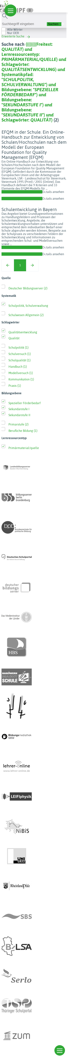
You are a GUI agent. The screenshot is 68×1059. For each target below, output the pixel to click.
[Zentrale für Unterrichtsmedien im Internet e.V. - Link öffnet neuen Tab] (34, 1036)
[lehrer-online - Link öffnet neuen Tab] (34, 767)
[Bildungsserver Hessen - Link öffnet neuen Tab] (34, 707)
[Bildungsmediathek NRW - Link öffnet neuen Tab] (34, 737)
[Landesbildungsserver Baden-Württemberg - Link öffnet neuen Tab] (34, 467)
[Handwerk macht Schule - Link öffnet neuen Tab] (34, 677)
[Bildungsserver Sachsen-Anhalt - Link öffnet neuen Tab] (34, 946)
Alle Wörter (15, 29)
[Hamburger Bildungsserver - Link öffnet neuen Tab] (34, 647)
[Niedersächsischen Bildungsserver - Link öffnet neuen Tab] (34, 826)
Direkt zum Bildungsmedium (21, 191)
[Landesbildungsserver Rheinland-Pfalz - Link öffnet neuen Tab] (34, 886)
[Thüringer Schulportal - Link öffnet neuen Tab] (34, 1006)
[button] (59, 1050)
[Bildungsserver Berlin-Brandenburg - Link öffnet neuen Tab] (34, 497)
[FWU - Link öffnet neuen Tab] (34, 617)
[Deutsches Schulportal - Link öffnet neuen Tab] (34, 557)
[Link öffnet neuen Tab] (23, 9)
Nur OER (13, 33)
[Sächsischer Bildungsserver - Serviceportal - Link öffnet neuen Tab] (34, 916)
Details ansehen (53, 191)
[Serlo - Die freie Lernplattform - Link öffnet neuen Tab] (34, 976)
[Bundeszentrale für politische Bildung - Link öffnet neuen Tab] (34, 527)
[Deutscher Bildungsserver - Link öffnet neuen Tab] (34, 587)
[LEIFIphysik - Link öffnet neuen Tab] (34, 796)
